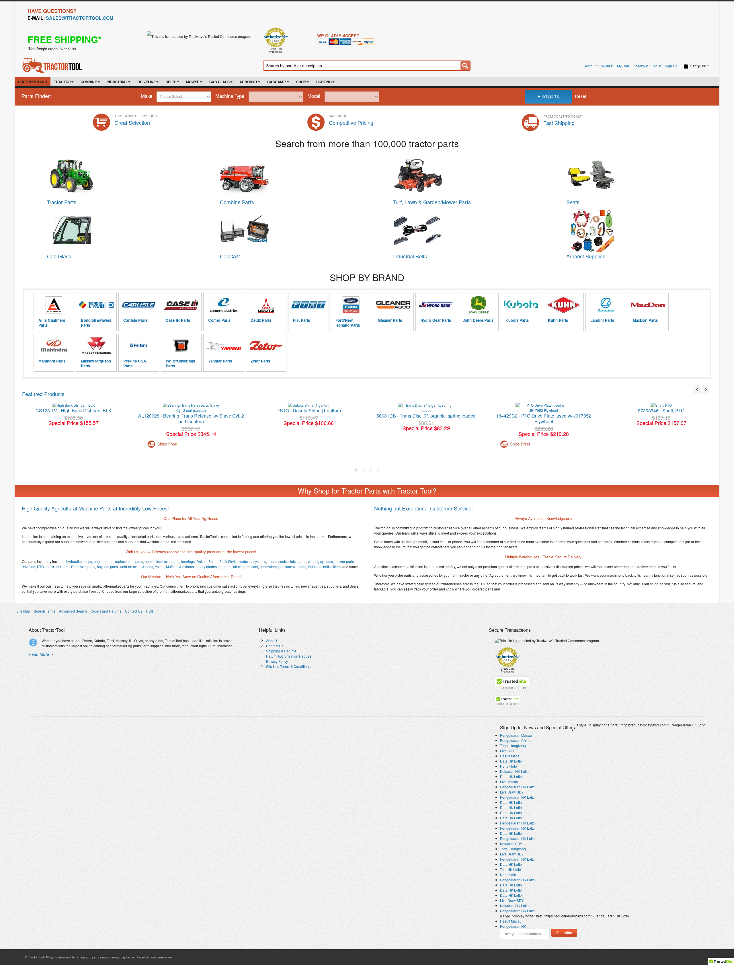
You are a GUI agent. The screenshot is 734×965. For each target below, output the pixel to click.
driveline (28, 566)
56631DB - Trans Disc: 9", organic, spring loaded (426, 415)
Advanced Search (73, 611)
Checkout (640, 65)
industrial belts (319, 566)
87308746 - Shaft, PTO (661, 410)
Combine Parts (237, 202)
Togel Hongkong (513, 745)
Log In (656, 65)
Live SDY (507, 750)
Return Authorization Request (289, 656)
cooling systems (320, 561)
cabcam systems (252, 561)
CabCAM (230, 256)
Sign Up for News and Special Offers (537, 727)
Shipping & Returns (281, 650)
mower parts (344, 561)
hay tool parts (107, 566)
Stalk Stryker (228, 561)
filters (336, 566)
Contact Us (133, 611)
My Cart (623, 65)
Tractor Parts (61, 202)
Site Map (23, 611)
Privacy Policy (277, 661)
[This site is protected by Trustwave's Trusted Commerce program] (199, 36)
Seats (572, 202)
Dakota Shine (207, 561)
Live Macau (509, 781)
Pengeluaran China (515, 740)
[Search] (465, 66)
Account (591, 65)
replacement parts (129, 561)
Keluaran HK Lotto (514, 771)
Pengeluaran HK (513, 926)
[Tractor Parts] (71, 157)
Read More (39, 654)
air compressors (245, 566)
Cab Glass (59, 256)
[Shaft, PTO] (661, 405)
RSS (149, 611)
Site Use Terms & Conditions (288, 666)
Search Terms (44, 611)
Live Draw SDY (512, 791)
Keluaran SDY (511, 843)
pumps (150, 561)
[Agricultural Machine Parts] (53, 59)
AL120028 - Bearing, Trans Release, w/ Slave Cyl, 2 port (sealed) (191, 418)
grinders (224, 566)
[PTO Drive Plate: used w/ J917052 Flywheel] (544, 408)
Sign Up (671, 65)
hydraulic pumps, (79, 561)
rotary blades (206, 566)
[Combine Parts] (244, 157)
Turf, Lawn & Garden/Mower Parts (432, 202)
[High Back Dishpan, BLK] (73, 405)
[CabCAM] (244, 211)
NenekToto (508, 766)
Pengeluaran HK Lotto (517, 786)
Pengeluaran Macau (516, 735)
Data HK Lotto (511, 761)
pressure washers (292, 566)
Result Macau (511, 755)
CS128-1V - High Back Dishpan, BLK (74, 410)
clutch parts (297, 561)
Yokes (159, 566)
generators (268, 566)
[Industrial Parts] (417, 211)
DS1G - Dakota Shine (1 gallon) (308, 410)
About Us (273, 640)
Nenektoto (508, 874)
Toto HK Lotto (510, 869)
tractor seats (277, 561)
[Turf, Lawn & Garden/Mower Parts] (417, 157)
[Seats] (591, 157)
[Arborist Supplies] (591, 211)
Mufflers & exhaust (180, 566)
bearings (188, 561)
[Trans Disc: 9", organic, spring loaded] (426, 408)
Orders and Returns (106, 611)
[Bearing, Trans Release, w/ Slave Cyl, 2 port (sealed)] (191, 408)
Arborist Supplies (585, 256)
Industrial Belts (410, 256)
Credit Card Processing (275, 50)
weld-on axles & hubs (136, 566)
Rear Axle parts (82, 566)
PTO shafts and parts (52, 566)
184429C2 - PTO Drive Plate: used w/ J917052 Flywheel (543, 418)
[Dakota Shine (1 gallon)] (308, 405)
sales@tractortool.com (79, 18)
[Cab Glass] (71, 211)
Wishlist (607, 65)
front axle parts (167, 561)
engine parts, (104, 561)
